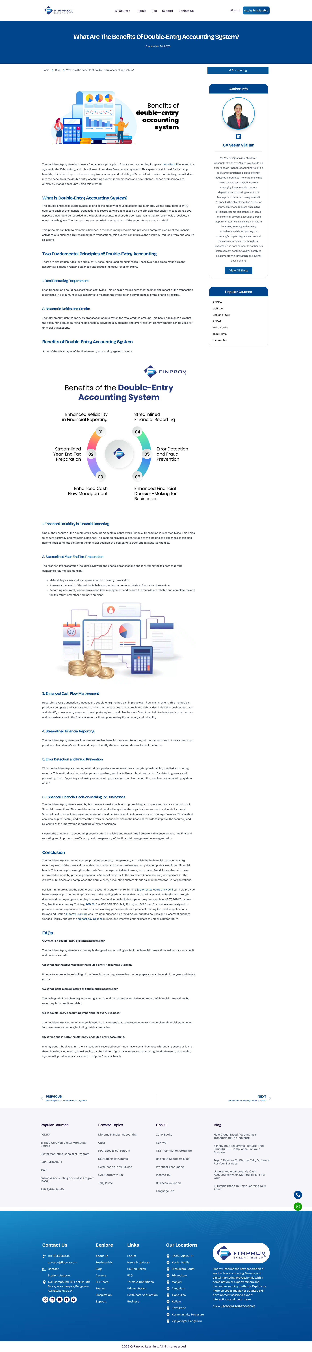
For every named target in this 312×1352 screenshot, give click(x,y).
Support (167, 10)
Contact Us (186, 10)
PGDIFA (90, 904)
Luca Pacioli (170, 164)
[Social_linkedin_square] (238, 136)
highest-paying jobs (90, 919)
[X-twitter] (45, 1299)
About (142, 10)
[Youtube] (74, 1299)
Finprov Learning (77, 914)
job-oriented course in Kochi (155, 889)
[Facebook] (67, 1299)
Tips (154, 10)
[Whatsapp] (298, 1206)
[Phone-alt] (298, 1195)
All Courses (122, 10)
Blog (217, 1125)
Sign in (234, 10)
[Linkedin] (52, 1299)
